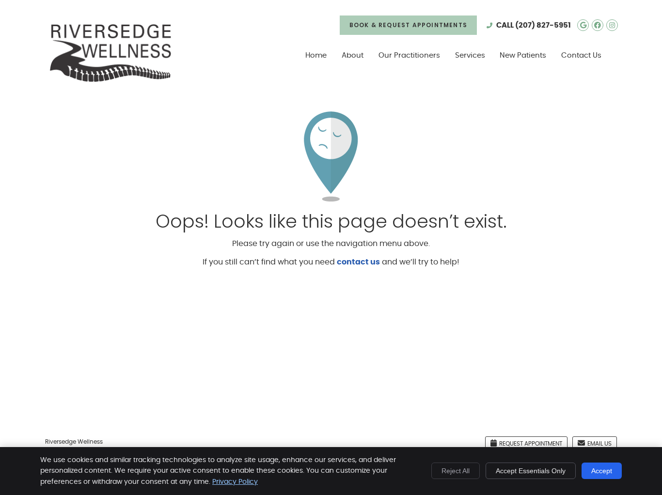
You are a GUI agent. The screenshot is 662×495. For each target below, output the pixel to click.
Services (470, 55)
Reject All (455, 471)
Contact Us (581, 55)
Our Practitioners (409, 55)
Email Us (599, 444)
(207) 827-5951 (543, 25)
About (352, 55)
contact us (358, 262)
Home (316, 55)
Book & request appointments (408, 25)
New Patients (523, 55)
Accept (601, 471)
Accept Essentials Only (531, 471)
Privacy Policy (235, 482)
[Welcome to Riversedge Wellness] (110, 79)
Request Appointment (530, 444)
